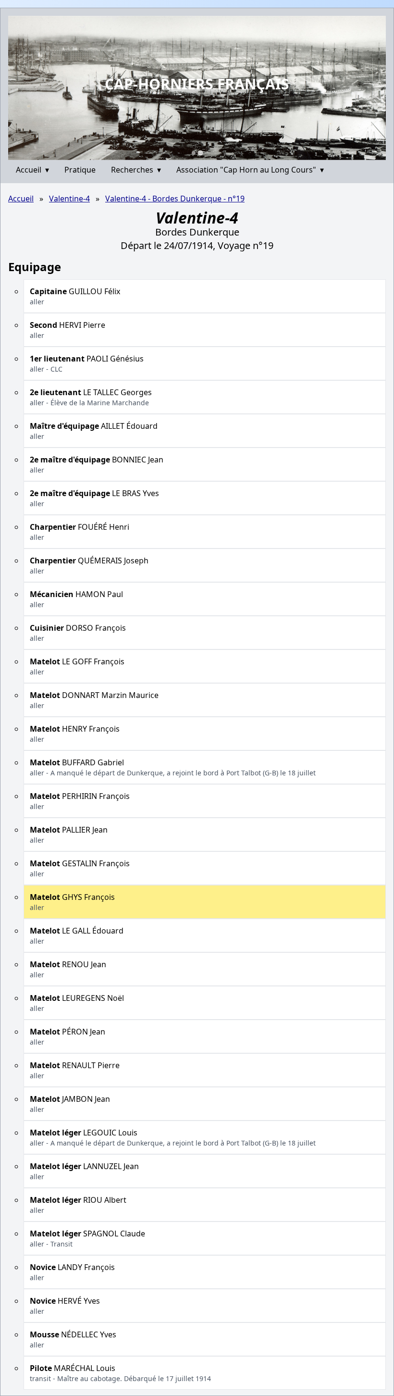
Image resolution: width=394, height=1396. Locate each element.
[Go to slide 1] (194, 153)
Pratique (80, 169)
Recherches (136, 169)
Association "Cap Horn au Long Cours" (250, 169)
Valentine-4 (69, 198)
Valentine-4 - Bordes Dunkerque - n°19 (175, 198)
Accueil (32, 169)
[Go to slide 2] (200, 152)
